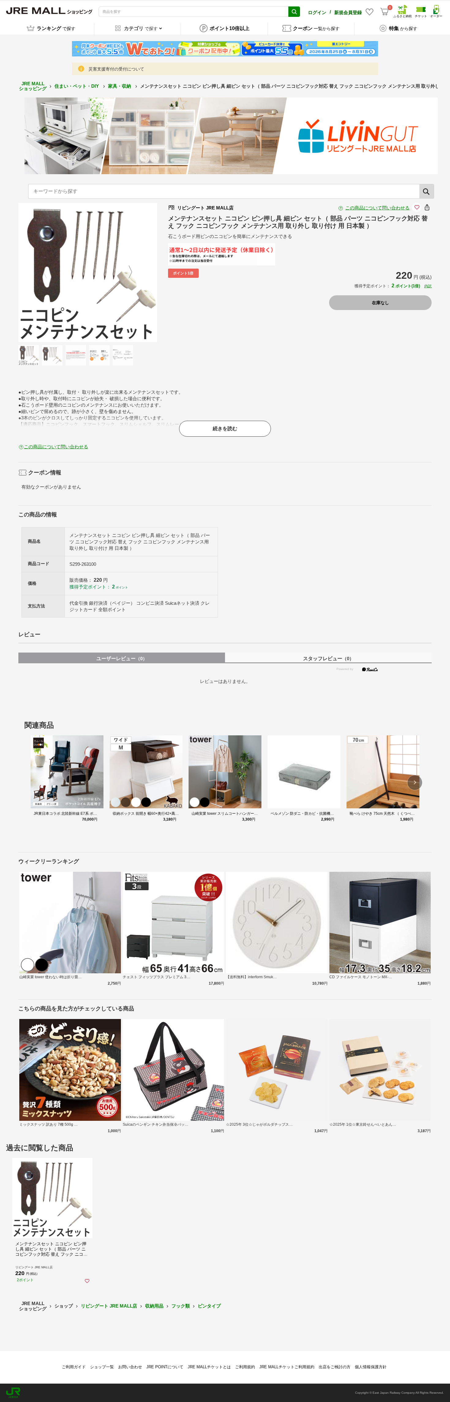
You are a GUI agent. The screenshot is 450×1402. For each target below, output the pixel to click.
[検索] (426, 191)
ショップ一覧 (102, 1367)
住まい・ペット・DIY (77, 86)
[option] (87, 272)
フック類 (180, 1305)
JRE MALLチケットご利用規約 (286, 1367)
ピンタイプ (209, 1305)
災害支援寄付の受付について (116, 69)
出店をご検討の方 (335, 1367)
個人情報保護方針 (371, 1367)
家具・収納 (120, 86)
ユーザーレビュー (121, 658)
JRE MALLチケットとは (209, 1367)
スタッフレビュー (328, 658)
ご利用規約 (245, 1367)
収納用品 (154, 1305)
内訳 (428, 286)
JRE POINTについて (164, 1367)
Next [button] (126, 272)
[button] (414, 782)
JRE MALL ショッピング (33, 86)
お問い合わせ (130, 1367)
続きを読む (225, 428)
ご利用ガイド (74, 1367)
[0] (384, 11)
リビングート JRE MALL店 (109, 1305)
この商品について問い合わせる (377, 207)
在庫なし (380, 302)
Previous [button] (48, 272)
